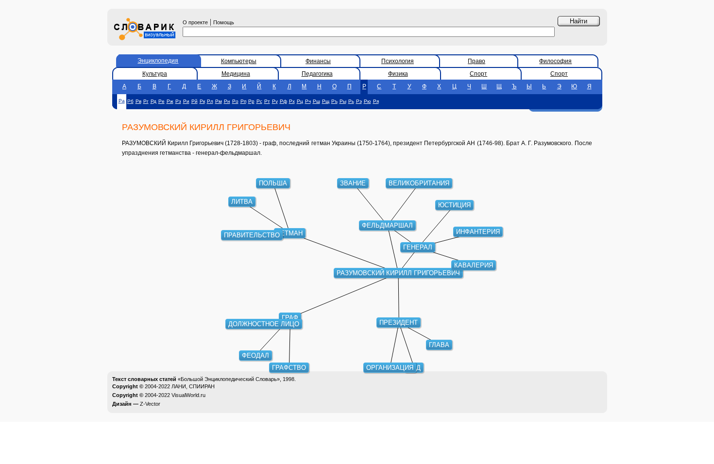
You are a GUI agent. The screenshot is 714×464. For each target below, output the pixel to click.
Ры (343, 101)
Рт (267, 101)
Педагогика (317, 73)
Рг (146, 101)
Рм (218, 101)
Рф (283, 101)
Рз (178, 101)
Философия (555, 61)
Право (476, 61)
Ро (235, 101)
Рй (194, 101)
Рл (210, 101)
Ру (275, 101)
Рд (153, 101)
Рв (138, 101)
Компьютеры (238, 61)
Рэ (359, 101)
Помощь (223, 22)
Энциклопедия (157, 60)
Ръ (334, 101)
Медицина (235, 73)
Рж (170, 101)
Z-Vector (150, 404)
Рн (227, 101)
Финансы (318, 61)
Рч (308, 101)
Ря (376, 101)
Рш (316, 101)
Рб (130, 101)
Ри (186, 101)
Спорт (478, 73)
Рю (367, 101)
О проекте (195, 22)
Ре (161, 101)
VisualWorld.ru (188, 395)
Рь (351, 101)
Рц (300, 101)
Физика (398, 73)
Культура (154, 73)
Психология (397, 61)
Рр (251, 101)
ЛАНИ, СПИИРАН (193, 386)
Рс (259, 101)
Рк (202, 101)
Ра (122, 100)
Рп (243, 101)
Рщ (325, 101)
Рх (292, 101)
